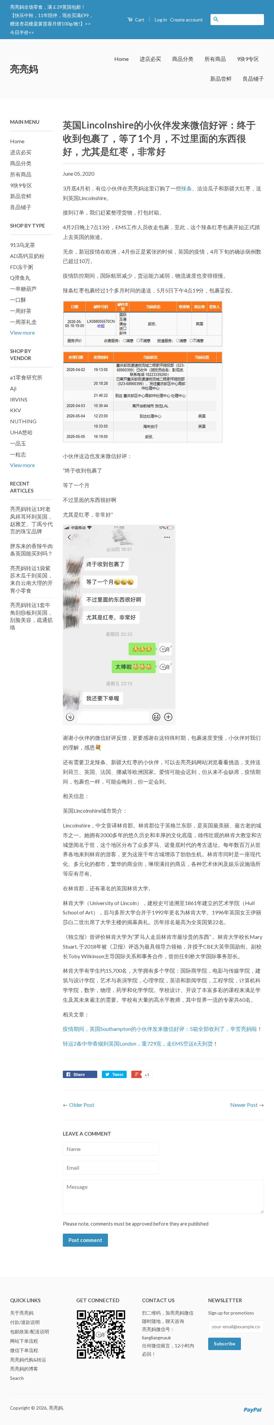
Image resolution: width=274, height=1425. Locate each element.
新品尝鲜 (221, 78)
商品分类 (182, 59)
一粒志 (18, 454)
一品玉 (18, 443)
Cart (139, 19)
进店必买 (150, 59)
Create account (186, 19)
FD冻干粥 (21, 267)
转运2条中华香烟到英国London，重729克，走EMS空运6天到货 (138, 1043)
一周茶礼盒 (23, 322)
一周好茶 (20, 310)
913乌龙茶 (22, 245)
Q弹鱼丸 (20, 277)
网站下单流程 (24, 1341)
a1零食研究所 (26, 377)
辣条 (186, 188)
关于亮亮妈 (21, 1313)
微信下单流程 (24, 1350)
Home (121, 59)
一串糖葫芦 (23, 288)
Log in (161, 19)
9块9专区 (248, 59)
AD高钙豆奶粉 (27, 256)
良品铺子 (253, 78)
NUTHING (23, 421)
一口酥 (18, 299)
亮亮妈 (24, 68)
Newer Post (244, 1104)
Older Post (81, 1104)
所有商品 (215, 59)
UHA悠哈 (21, 432)
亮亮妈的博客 (24, 1368)
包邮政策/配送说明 (29, 1331)
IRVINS (18, 399)
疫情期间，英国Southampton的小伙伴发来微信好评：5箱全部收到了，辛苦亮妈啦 (160, 1029)
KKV (15, 410)
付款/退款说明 (25, 1322)
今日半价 (19, 32)
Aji (13, 388)
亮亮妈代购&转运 (28, 1359)
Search (17, 1378)
